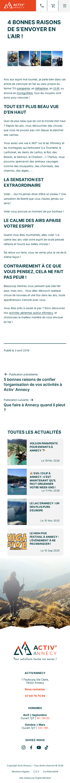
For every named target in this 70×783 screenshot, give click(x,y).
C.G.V (36, 771)
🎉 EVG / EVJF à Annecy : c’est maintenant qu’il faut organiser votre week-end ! (43, 480)
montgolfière (25, 93)
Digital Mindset (43, 777)
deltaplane (41, 88)
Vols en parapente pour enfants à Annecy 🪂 (44, 447)
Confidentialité (50, 771)
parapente (23, 88)
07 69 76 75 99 (35, 695)
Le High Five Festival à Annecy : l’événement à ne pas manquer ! (44, 538)
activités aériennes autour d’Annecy (31, 312)
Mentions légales (20, 771)
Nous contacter (35, 689)
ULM (56, 88)
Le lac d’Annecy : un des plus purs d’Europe (44, 507)
